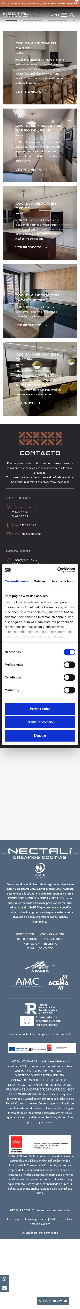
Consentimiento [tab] (16, 581)
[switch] (69, 664)
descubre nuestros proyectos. (60, 3)
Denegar (40, 735)
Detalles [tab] (40, 581)
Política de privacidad (35, 1219)
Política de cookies (60, 1219)
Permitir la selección (40, 722)
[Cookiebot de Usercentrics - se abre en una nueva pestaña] (57, 570)
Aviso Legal (13, 1219)
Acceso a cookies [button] (40, 1223)
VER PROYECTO (28, 91)
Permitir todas (40, 708)
